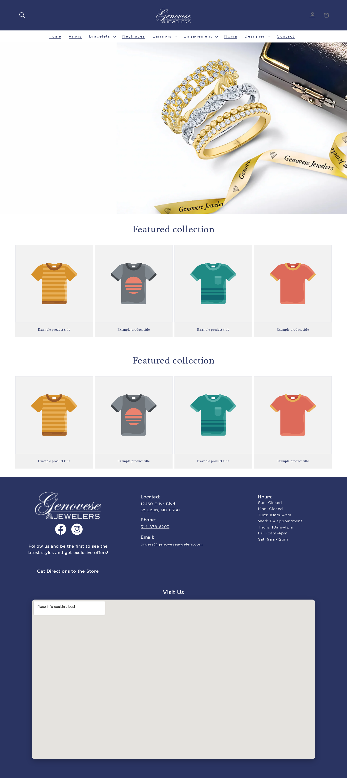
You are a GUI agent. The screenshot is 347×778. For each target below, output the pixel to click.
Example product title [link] (54, 329)
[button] (22, 15)
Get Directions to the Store (68, 571)
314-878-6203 (155, 527)
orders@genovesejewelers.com (172, 544)
